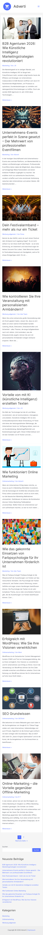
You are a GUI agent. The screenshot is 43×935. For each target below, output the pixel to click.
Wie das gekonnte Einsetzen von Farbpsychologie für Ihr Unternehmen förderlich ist (20, 557)
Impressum (31, 930)
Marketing (5, 65)
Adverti (20, 6)
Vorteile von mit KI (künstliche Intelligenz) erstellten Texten (19, 399)
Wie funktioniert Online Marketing (14, 891)
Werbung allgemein (9, 234)
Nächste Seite (21, 841)
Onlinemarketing (8, 481)
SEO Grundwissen (16, 714)
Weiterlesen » (7, 100)
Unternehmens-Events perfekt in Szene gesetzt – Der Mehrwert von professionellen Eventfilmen (21, 141)
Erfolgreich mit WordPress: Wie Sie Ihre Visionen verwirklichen (20, 643)
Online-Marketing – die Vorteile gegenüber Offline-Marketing (19, 788)
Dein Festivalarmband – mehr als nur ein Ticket (19, 876)
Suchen (5, 847)
